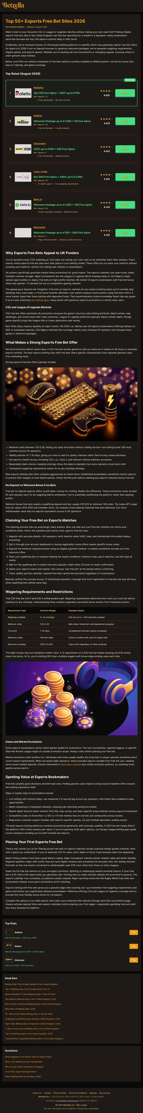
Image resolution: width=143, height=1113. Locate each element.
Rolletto (38, 87)
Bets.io (38, 199)
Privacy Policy (59, 1093)
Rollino (38, 115)
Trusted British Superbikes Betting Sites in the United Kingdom (34, 1038)
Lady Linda (40, 171)
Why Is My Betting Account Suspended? (24, 1061)
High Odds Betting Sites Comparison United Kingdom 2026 (33, 1024)
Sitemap (93, 1093)
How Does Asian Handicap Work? (21, 1071)
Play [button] (125, 93)
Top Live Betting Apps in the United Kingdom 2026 (29, 1033)
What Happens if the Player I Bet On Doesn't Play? (28, 1057)
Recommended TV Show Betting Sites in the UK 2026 (30, 994)
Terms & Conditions (78, 1093)
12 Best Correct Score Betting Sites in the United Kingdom (32, 1028)
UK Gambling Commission (67, 1101)
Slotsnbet (40, 143)
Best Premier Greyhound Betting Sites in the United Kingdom (33, 1004)
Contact (47, 1093)
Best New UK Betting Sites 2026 (20, 1009)
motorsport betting (70, 764)
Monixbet (39, 227)
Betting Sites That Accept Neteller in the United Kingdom (31, 984)
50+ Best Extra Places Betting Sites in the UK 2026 (29, 1014)
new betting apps (40, 300)
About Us (37, 1093)
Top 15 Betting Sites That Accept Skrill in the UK (27, 989)
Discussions (104, 1093)
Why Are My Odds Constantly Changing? (24, 1067)
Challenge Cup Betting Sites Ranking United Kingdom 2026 (32, 1019)
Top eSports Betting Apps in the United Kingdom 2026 (30, 999)
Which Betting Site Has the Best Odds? (23, 1076)
